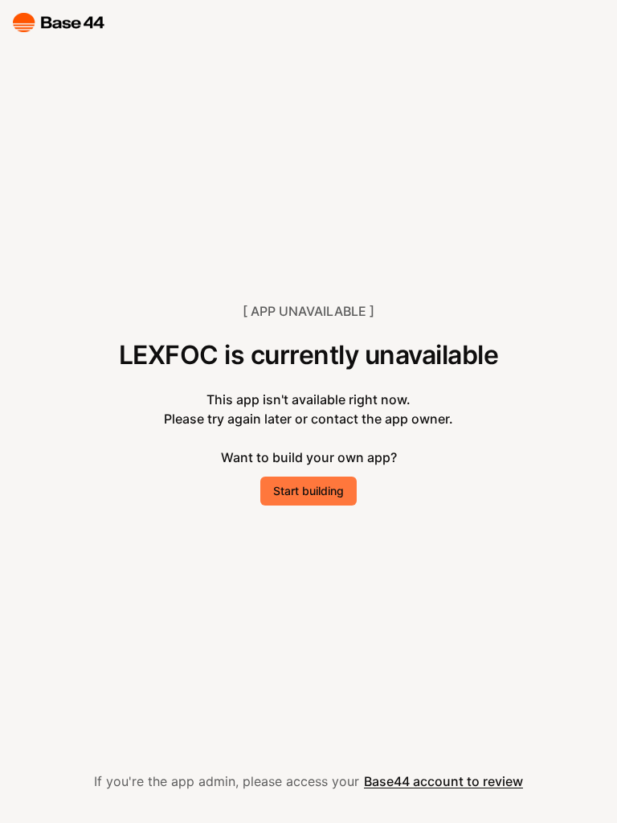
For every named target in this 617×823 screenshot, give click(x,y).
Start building (308, 490)
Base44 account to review (443, 781)
